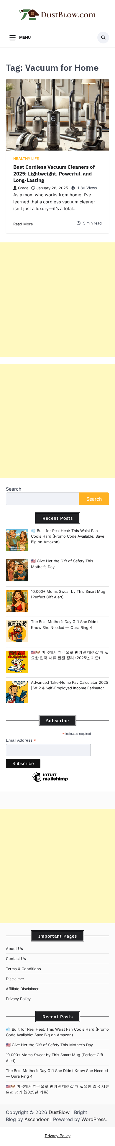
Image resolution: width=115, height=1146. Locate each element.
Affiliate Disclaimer (22, 989)
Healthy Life (26, 158)
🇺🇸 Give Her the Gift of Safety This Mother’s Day (49, 1045)
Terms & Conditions (23, 969)
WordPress (93, 1119)
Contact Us (16, 958)
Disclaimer (15, 979)
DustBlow (59, 1112)
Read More (23, 224)
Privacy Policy (18, 999)
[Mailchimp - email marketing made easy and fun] (50, 781)
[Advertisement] (57, 299)
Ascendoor (36, 1119)
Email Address (21, 740)
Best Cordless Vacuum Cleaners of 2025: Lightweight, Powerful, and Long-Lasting (54, 173)
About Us (14, 948)
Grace (23, 188)
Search (13, 489)
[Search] (103, 37)
